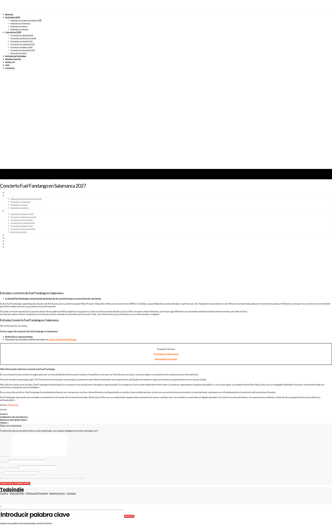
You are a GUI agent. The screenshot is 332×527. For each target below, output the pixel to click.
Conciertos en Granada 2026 (22, 50)
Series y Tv (10, 62)
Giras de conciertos (18, 53)
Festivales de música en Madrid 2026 (26, 20)
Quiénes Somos (57, 493)
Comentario (5, 456)
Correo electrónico (9, 468)
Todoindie (12, 489)
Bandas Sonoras (13, 59)
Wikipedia (13, 405)
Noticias (9, 14)
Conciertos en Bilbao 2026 (21, 47)
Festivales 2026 (12, 17)
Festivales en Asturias (19, 29)
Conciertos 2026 (13, 32)
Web (1, 473)
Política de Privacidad (37, 493)
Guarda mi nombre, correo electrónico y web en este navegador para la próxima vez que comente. (44, 478)
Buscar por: (5, 508)
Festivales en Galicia (18, 26)
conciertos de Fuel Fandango (62, 339)
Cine (7, 65)
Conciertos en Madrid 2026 (21, 35)
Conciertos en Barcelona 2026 (23, 38)
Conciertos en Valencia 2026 (22, 44)
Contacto (10, 68)
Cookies (4, 493)
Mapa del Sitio (17, 493)
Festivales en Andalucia (20, 23)
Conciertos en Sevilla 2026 (21, 41)
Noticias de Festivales (15, 56)
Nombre (4, 462)
